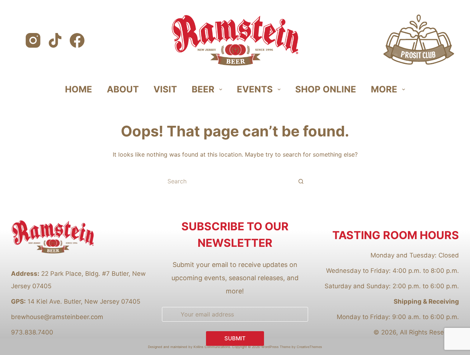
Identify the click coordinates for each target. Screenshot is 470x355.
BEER (203, 89)
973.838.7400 (32, 332)
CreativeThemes (309, 347)
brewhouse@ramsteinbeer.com (57, 317)
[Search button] (301, 181)
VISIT (165, 89)
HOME (78, 89)
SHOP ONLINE (325, 89)
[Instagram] (33, 40)
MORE (384, 89)
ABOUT (123, 89)
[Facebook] (77, 40)
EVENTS (255, 89)
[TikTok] (55, 40)
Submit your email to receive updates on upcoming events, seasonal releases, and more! (235, 278)
